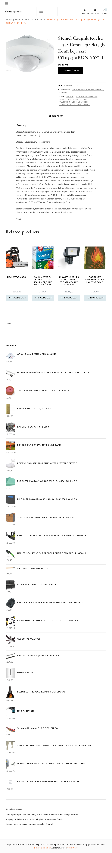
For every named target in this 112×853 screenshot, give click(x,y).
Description (56, 116)
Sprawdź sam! (70, 70)
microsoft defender (86, 97)
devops (69, 97)
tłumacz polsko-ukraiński (73, 102)
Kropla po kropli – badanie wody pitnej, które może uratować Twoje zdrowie (42, 814)
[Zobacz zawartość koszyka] (104, 11)
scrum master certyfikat (72, 99)
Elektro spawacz (13, 11)
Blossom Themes (42, 847)
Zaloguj (95, 13)
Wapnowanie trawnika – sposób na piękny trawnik (29, 824)
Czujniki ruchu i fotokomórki (87, 90)
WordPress (72, 847)
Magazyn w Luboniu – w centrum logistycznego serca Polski (34, 819)
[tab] (56, 116)
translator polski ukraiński (74, 105)
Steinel (63, 92)
